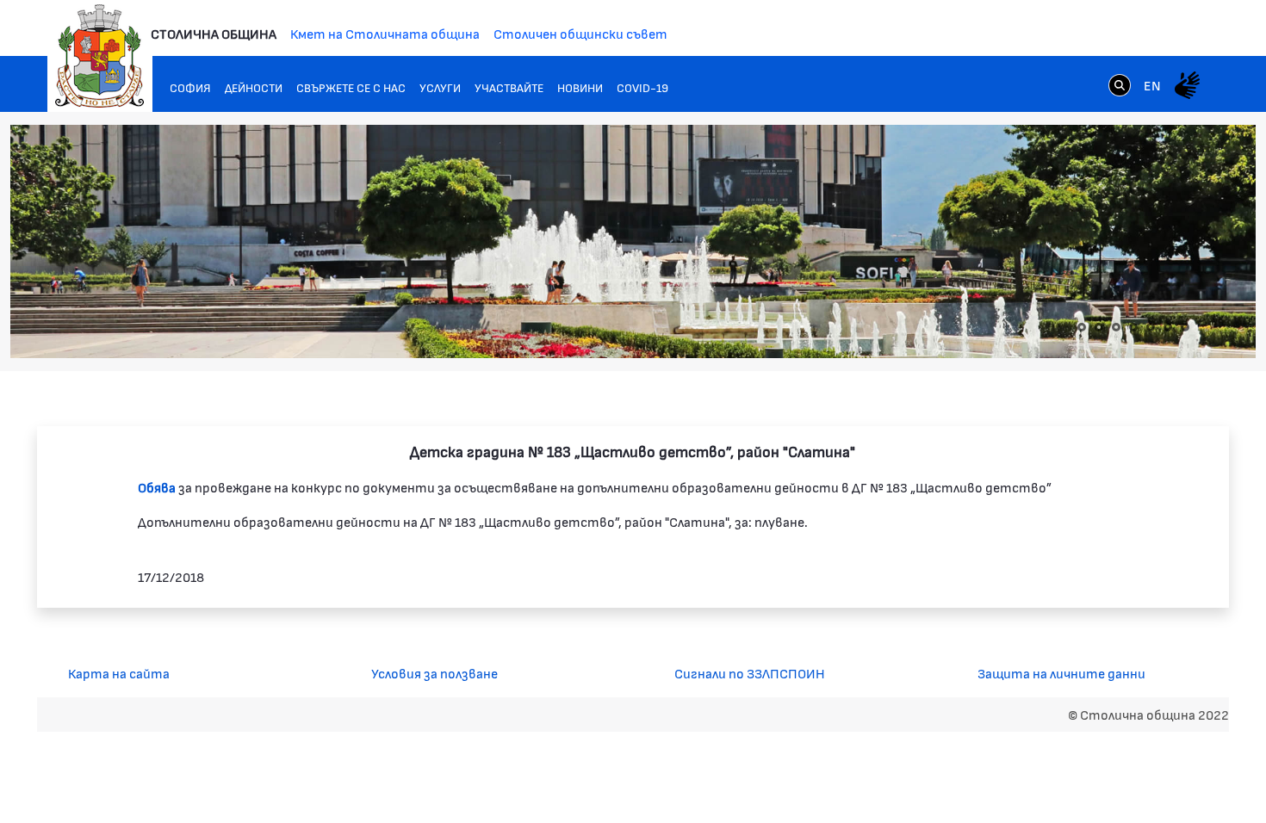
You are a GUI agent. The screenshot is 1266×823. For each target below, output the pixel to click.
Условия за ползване (434, 673)
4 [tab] (1133, 327)
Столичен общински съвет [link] (580, 33)
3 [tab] (1116, 327)
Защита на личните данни (1061, 673)
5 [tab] (1150, 327)
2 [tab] (1099, 327)
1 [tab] (1081, 327)
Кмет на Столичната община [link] (385, 33)
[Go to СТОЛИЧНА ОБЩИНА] (99, 56)
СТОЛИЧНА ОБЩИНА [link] (213, 33)
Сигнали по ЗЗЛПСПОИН (749, 673)
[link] (1119, 84)
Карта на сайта (119, 673)
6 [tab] (1168, 327)
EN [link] (1152, 85)
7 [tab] (1185, 327)
